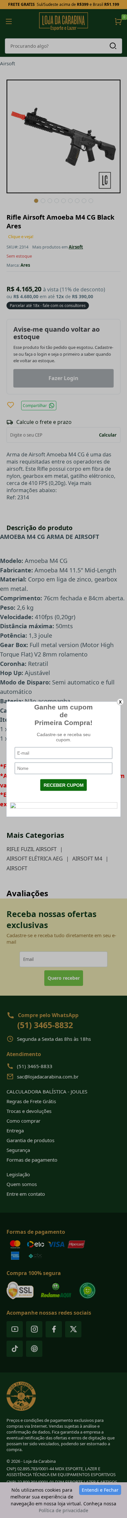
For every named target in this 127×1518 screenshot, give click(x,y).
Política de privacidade (63, 1510)
